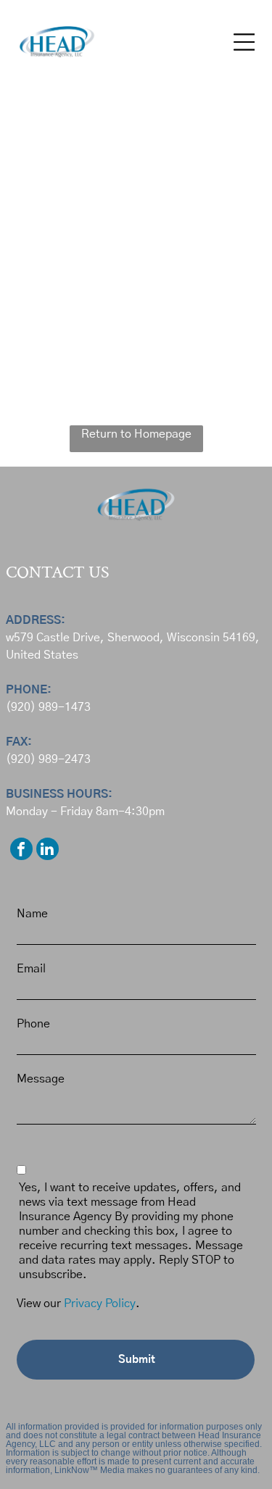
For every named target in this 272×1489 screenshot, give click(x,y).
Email (31, 969)
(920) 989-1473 (48, 707)
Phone (33, 1024)
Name (32, 913)
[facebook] (21, 851)
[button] (244, 42)
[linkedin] (47, 851)
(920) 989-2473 (48, 759)
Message (41, 1079)
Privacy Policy (100, 1303)
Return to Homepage (136, 434)
